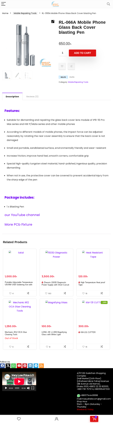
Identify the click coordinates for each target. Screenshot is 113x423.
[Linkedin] (30, 365)
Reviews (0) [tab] (32, 96)
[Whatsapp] (13, 365)
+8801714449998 (89, 395)
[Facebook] (2, 365)
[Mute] (28, 388)
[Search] (108, 4)
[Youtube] (19, 365)
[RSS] (41, 365)
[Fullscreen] (32, 388)
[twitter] (8, 365)
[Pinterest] (24, 365)
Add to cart (82, 53)
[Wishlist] (19, 419)
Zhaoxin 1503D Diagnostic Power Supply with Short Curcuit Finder (55, 284)
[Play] (6, 388)
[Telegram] (36, 365)
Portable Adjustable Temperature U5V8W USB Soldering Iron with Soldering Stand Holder (19, 284)
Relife (71, 77)
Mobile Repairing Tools (25, 13)
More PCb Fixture (18, 224)
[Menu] (3, 4)
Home (5, 13)
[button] (52, 21)
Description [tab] (12, 96)
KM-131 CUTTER (88, 332)
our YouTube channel (23, 215)
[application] (19, 381)
